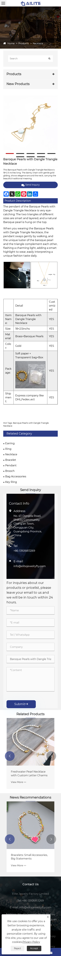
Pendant (11, 465)
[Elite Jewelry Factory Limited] (30, 3)
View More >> (18, 782)
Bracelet (10, 459)
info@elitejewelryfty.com (30, 566)
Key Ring (11, 482)
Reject (17, 948)
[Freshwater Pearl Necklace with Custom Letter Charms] (30, 742)
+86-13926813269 (24, 550)
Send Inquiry (32, 184)
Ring (8, 448)
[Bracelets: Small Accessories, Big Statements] (30, 825)
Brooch (10, 470)
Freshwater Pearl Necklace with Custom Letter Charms (29, 773)
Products (23, 43)
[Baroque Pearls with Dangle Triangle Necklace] (30, 123)
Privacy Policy (31, 942)
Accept (34, 948)
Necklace (38, 43)
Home (10, 43)
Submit (21, 704)
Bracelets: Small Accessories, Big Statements (29, 856)
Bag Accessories (15, 476)
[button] (10, 756)
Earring (10, 443)
